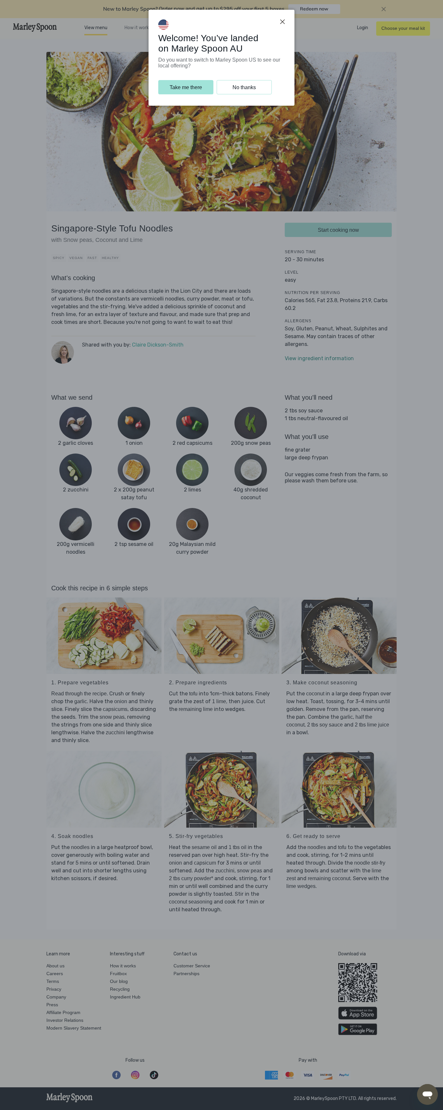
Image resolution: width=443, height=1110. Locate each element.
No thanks (244, 87)
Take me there (186, 87)
